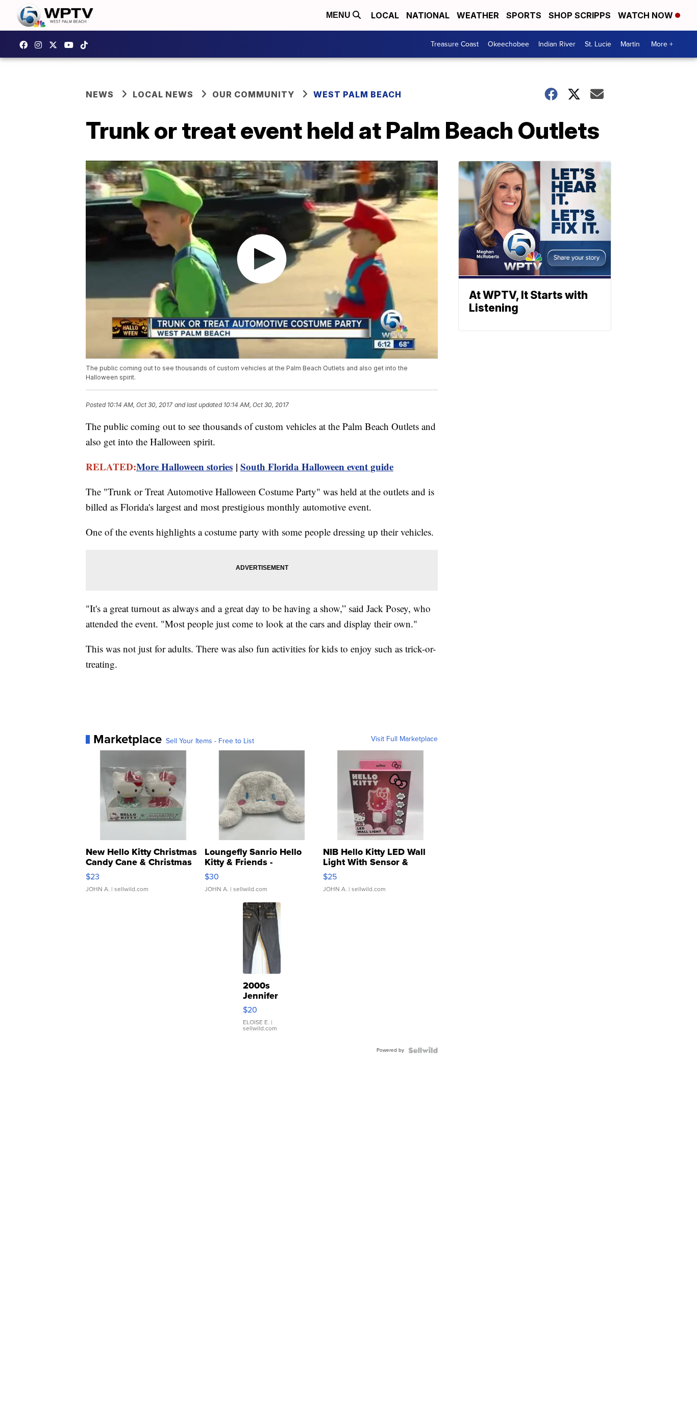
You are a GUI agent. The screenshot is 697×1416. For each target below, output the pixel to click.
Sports (523, 15)
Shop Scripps (580, 15)
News (100, 94)
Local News (163, 94)
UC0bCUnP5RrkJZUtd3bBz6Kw (71, 45)
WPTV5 (26, 45)
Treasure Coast (455, 44)
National (428, 15)
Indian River (557, 44)
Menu (339, 15)
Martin (630, 44)
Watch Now (646, 15)
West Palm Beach (357, 94)
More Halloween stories (184, 466)
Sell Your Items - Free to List (210, 741)
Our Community (253, 94)
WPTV (55, 45)
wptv (41, 45)
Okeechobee (508, 44)
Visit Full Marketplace (404, 739)
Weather (478, 15)
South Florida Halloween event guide (316, 466)
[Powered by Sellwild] (423, 1050)
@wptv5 (87, 45)
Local (385, 15)
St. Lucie (598, 44)
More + (662, 44)
